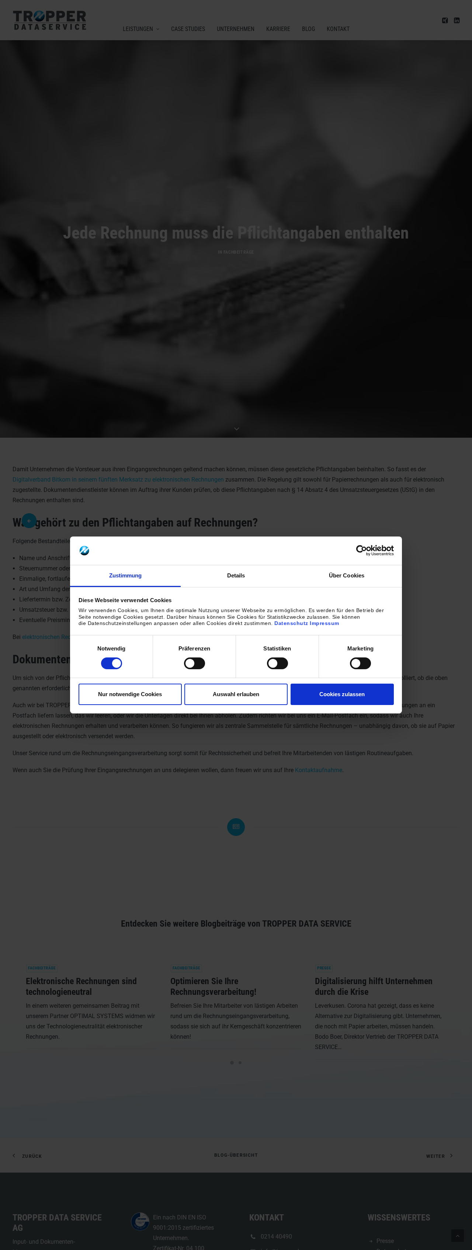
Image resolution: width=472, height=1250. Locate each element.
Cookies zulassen (342, 694)
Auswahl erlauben (236, 694)
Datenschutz (291, 623)
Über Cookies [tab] (346, 575)
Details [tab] (236, 575)
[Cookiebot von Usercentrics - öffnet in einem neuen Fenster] (361, 550)
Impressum (324, 623)
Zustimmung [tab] (125, 575)
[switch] (194, 663)
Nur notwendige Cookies (130, 694)
